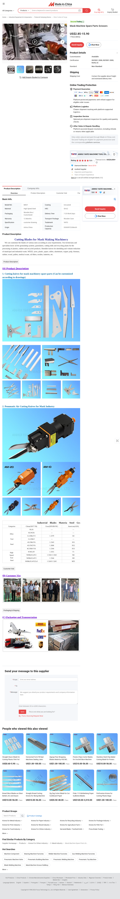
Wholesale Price (70, 878)
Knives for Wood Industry (40, 825)
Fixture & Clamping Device (42, 17)
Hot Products (10, 878)
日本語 (99, 882)
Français (43, 882)
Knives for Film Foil (95, 825)
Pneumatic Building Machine (38, 859)
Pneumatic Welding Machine (63, 859)
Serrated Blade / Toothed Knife (71, 829)
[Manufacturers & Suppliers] (60, 4)
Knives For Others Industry (41, 829)
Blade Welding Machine (12, 865)
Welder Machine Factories (58, 854)
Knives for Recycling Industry (70, 820)
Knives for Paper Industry (40, 820)
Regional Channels (95, 878)
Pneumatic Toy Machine (87, 859)
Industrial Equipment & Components (20, 17)
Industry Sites (82, 878)
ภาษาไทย (112, 882)
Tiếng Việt (56, 885)
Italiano (61, 882)
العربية (86, 882)
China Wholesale (57, 878)
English (18, 882)
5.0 (93, 192)
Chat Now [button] (95, 45)
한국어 (92, 882)
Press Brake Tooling (96, 829)
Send (22, 712)
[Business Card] (115, 199)
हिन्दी (105, 882)
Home (4, 17)
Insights (64, 880)
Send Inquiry (77, 45)
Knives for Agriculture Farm (70, 825)
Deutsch (69, 882)
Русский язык (52, 882)
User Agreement (73, 890)
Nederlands (78, 882)
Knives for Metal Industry (11, 820)
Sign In (73, 178)
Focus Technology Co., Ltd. (44, 890)
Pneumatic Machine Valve (13, 859)
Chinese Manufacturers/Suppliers (39, 878)
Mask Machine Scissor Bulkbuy (37, 865)
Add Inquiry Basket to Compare (35, 77)
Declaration (84, 890)
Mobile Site (56, 880)
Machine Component (11, 854)
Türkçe (49, 885)
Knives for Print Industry (11, 825)
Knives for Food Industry (11, 829)
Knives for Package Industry (99, 820)
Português (34, 882)
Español (26, 882)
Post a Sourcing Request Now (31, 716)
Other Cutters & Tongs (60, 17)
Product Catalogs (35, 816)
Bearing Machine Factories (34, 854)
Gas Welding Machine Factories (83, 854)
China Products (21, 878)
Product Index (107, 878)
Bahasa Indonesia (67, 885)
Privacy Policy (94, 890)
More (4, 869)
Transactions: (105, 160)
